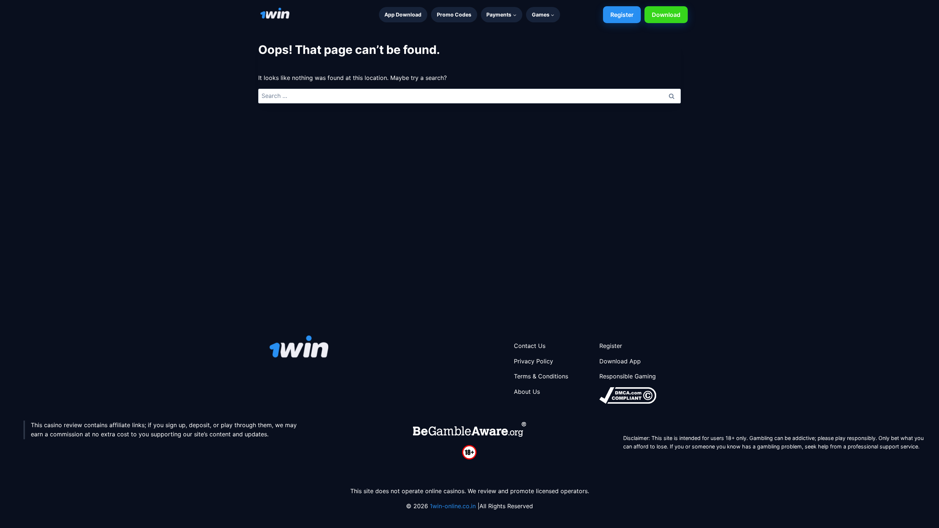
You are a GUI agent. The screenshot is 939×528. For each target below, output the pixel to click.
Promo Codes (454, 14)
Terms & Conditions (541, 376)
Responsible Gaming (627, 376)
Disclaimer (635, 438)
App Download (402, 14)
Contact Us (529, 345)
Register (621, 14)
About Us (527, 391)
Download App (620, 361)
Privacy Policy (533, 361)
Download (666, 14)
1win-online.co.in (454, 506)
